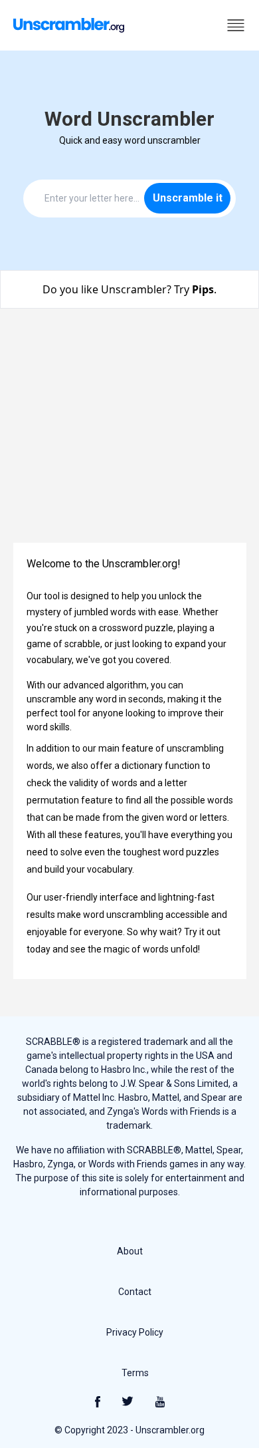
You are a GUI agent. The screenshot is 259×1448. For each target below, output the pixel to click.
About (130, 1251)
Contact (134, 1291)
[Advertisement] (129, 434)
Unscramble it (187, 198)
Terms (135, 1373)
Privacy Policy (134, 1332)
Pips (203, 289)
